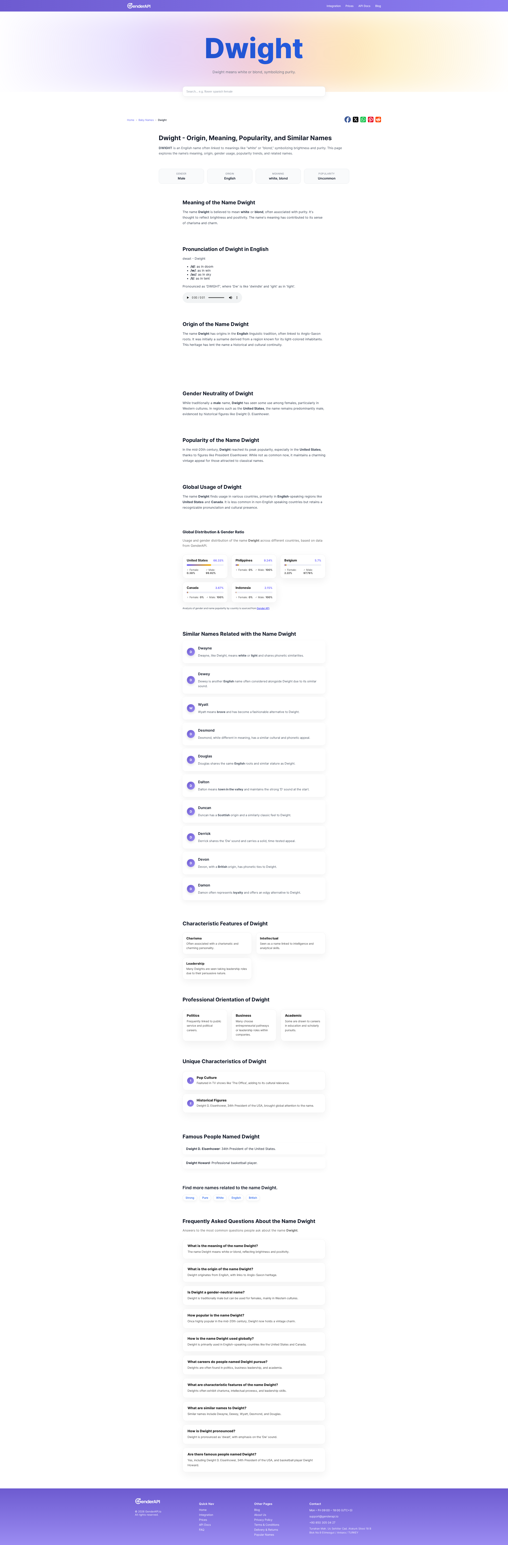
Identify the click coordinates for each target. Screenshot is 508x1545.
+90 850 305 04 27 (322, 1522)
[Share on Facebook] (347, 119)
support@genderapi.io (323, 1516)
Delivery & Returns (266, 1529)
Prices (349, 6)
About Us (260, 1514)
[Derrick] (254, 837)
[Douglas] (254, 759)
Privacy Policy (263, 1519)
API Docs (364, 6)
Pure (205, 1197)
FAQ (201, 1529)
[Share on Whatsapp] (363, 119)
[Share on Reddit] (378, 119)
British (253, 1197)
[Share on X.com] (355, 119)
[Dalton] (254, 785)
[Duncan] (254, 811)
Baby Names (146, 120)
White (220, 1197)
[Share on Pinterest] (370, 119)
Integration (334, 6)
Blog (378, 6)
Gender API (263, 608)
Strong (190, 1197)
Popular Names (264, 1534)
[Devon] (254, 863)
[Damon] (254, 889)
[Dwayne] (254, 651)
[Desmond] (254, 734)
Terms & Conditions (266, 1524)
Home (130, 120)
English (236, 1197)
